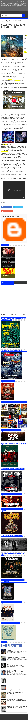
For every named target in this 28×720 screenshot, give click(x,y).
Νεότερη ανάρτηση (4, 314)
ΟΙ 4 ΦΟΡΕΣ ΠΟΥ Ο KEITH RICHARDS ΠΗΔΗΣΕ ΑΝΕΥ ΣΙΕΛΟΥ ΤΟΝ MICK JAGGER (17, 707)
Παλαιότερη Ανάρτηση (23, 314)
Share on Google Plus (8, 210)
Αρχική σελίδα (13, 314)
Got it (17, 10)
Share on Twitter (19, 207)
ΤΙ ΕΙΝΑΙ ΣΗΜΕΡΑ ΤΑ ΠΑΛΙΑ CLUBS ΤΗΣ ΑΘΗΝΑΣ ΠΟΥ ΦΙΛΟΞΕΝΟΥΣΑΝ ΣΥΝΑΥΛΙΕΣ (16, 657)
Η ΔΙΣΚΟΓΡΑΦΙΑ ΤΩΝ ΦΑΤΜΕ (13, 677)
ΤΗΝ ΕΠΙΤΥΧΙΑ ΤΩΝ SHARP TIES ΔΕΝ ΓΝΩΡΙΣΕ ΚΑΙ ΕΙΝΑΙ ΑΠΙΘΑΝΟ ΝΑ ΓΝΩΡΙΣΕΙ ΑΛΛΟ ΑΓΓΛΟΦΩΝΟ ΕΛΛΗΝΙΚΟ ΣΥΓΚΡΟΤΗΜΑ (17, 700)
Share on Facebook (8, 207)
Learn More (12, 10)
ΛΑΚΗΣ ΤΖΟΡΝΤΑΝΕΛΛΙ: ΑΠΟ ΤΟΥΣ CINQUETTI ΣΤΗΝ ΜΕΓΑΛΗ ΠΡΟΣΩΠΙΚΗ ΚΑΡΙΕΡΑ (15, 671)
